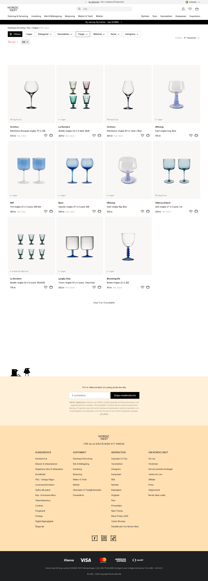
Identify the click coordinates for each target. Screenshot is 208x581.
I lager (29, 34)
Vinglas (35, 28)
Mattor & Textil (85, 16)
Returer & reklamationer (46, 464)
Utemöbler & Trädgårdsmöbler (87, 490)
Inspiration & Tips (119, 458)
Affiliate (151, 479)
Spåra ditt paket (42, 490)
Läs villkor (104, 414)
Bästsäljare (116, 490)
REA (113, 479)
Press (151, 485)
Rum (155, 16)
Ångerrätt (39, 526)
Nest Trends (117, 511)
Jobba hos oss (155, 474)
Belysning (70, 16)
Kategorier (43, 34)
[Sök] (79, 8)
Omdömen (153, 464)
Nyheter (145, 16)
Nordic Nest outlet (156, 495)
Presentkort (78, 495)
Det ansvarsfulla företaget (160, 469)
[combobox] (193, 2)
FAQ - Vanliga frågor (44, 479)
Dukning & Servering (18, 16)
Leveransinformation (44, 485)
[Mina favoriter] (190, 9)
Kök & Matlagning (53, 16)
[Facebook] (94, 538)
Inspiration (195, 16)
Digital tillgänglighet (44, 521)
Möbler (99, 16)
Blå (23, 42)
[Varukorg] (196, 9)
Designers (130, 34)
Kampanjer (181, 16)
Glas (28, 28)
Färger (81, 34)
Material (98, 34)
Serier (113, 34)
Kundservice (41, 458)
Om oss (151, 458)
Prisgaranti (40, 511)
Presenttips (116, 505)
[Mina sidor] (183, 9)
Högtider (115, 495)
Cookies (39, 505)
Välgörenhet (154, 490)
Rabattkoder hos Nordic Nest (125, 526)
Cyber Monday (118, 521)
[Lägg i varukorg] (51, 135)
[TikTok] (113, 538)
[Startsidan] (13, 9)
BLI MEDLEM (94, 2)
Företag (39, 516)
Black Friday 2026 (119, 516)
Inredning (36, 16)
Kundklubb (40, 474)
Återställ (11, 42)
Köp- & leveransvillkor (45, 495)
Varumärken (166, 16)
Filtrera (17, 34)
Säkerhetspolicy (43, 500)
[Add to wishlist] (45, 135)
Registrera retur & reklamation (49, 469)
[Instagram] (104, 538)
